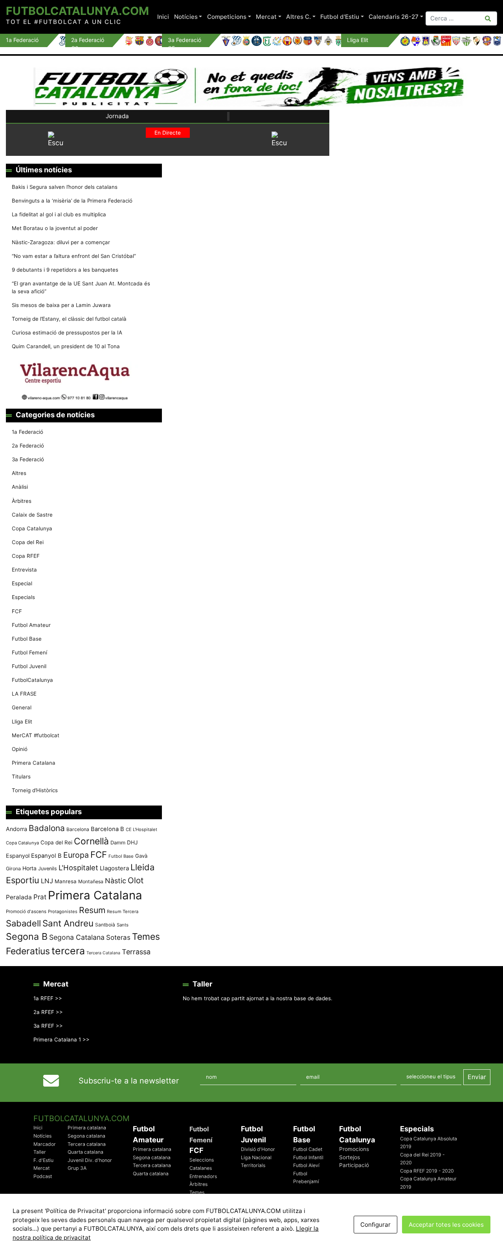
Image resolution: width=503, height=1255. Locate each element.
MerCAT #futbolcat (35, 735)
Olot (135, 880)
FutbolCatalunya (32, 680)
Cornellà (91, 841)
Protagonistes (62, 911)
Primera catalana (87, 1128)
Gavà (141, 856)
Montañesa (90, 881)
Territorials (253, 1165)
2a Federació (28, 445)
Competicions (226, 16)
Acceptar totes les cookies (446, 1224)
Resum (92, 910)
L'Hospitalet (78, 867)
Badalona (47, 828)
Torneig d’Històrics (35, 790)
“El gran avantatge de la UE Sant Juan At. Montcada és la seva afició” (81, 287)
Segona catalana (86, 1136)
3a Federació (28, 459)
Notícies (186, 16)
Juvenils (47, 868)
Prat (39, 897)
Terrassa (136, 952)
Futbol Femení (29, 652)
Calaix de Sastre (32, 514)
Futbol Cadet (307, 1149)
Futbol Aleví (306, 1165)
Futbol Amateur (31, 625)
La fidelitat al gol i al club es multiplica (59, 214)
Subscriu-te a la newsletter (129, 1080)
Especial (22, 583)
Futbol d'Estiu (339, 16)
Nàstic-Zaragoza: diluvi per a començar (61, 242)
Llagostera (114, 868)
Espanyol (17, 855)
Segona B (27, 936)
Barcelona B (107, 829)
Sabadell (23, 923)
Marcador (44, 1144)
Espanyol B (46, 855)
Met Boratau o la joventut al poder (55, 228)
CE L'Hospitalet (141, 829)
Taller (39, 1152)
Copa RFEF (26, 556)
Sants (123, 925)
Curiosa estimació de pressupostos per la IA (67, 332)
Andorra (16, 829)
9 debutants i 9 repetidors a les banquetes (65, 270)
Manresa (66, 881)
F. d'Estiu (43, 1160)
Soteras (118, 937)
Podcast (42, 1176)
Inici (163, 16)
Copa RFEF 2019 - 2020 (427, 1171)
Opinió (20, 749)
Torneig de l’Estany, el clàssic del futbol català (69, 319)
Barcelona (77, 829)
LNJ (47, 881)
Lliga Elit (22, 721)
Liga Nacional (256, 1157)
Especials (23, 597)
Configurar (375, 1224)
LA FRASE (24, 694)
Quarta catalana (85, 1152)
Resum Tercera (122, 911)
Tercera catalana (87, 1144)
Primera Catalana (33, 763)
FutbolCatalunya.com (77, 11)
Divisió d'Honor (258, 1149)
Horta (29, 868)
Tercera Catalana (103, 952)
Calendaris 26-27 (394, 16)
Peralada (19, 897)
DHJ (132, 842)
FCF (17, 611)
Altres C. (298, 16)
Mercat (266, 16)
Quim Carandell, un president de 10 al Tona (66, 346)
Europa (76, 855)
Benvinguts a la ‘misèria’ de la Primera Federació (72, 200)
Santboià (105, 925)
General (21, 707)
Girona (13, 868)
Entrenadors (203, 1176)
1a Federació (27, 432)
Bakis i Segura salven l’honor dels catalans (64, 187)
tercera (68, 951)
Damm (117, 842)
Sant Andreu (68, 923)
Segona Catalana (77, 937)
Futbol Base (27, 639)
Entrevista (24, 569)
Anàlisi (20, 487)
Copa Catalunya (32, 528)
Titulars (21, 776)
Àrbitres (21, 501)
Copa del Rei (28, 542)
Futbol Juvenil (29, 666)
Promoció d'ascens (26, 911)
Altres (19, 473)
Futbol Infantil (308, 1157)
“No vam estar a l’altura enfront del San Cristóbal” (74, 256)
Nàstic (115, 881)
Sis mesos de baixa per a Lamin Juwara (61, 305)
